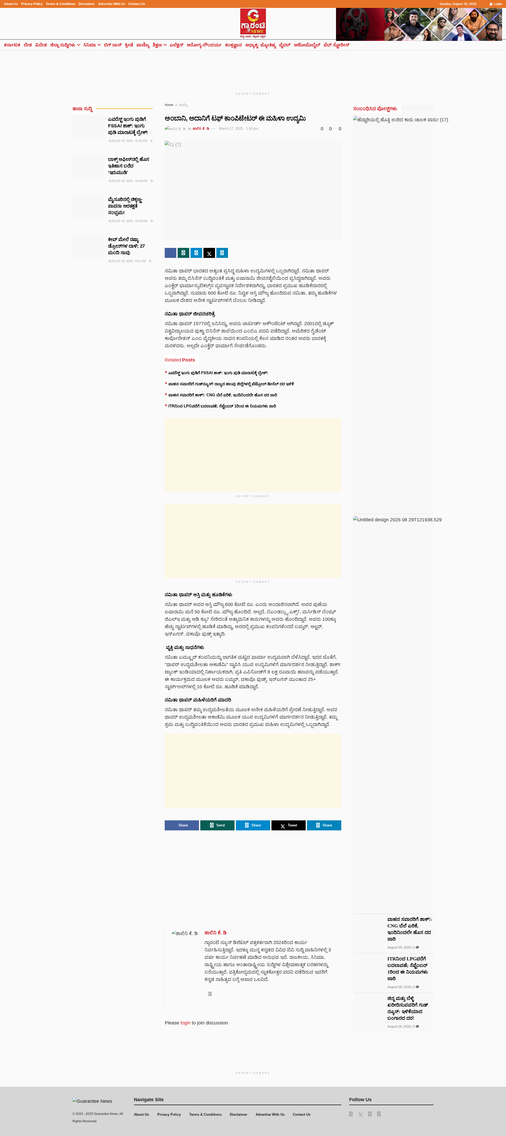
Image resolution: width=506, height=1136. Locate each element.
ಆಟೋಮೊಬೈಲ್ (307, 44)
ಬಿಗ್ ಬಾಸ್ (112, 44)
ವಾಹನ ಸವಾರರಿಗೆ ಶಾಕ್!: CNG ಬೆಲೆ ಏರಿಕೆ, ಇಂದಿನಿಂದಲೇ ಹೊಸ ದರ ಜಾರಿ (222, 395)
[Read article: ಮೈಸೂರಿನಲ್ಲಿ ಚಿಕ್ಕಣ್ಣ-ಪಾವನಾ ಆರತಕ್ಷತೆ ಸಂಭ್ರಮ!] (88, 207)
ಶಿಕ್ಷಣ (157, 44)
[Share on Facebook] (170, 253)
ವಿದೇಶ (41, 44)
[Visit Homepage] (253, 23)
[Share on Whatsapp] (183, 253)
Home (169, 105)
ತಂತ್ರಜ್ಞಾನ (233, 44)
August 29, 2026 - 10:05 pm (127, 221)
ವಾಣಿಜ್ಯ (143, 44)
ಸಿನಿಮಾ (89, 44)
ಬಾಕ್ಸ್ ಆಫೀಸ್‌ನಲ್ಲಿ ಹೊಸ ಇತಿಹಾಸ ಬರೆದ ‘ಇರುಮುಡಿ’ (128, 166)
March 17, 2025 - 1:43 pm (238, 129)
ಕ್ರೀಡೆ (129, 44)
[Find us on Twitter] (360, 1114)
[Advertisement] (253, 68)
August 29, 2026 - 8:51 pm (127, 261)
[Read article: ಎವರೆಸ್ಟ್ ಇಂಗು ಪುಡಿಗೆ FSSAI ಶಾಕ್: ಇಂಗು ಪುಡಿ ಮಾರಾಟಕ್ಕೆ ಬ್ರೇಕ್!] (88, 127)
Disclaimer (87, 4)
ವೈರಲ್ (284, 44)
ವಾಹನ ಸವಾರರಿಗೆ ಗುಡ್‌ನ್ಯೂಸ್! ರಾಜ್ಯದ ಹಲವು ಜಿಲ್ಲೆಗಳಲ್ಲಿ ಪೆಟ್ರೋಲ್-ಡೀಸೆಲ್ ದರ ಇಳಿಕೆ (231, 384)
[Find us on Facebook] (351, 1114)
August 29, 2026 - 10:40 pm (127, 180)
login (186, 1023)
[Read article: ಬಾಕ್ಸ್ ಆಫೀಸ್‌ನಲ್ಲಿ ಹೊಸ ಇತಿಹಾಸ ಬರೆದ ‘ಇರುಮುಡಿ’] (88, 167)
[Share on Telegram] (196, 253)
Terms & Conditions (60, 4)
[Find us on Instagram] (379, 1114)
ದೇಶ (28, 44)
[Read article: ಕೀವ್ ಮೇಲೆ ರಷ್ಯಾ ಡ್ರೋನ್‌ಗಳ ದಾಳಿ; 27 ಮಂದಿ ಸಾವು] (88, 247)
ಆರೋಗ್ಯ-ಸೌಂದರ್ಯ (204, 44)
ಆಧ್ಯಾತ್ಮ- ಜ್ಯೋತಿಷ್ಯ (260, 44)
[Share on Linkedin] (222, 253)
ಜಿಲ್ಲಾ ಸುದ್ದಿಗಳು (62, 44)
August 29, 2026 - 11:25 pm (127, 140)
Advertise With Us (111, 4)
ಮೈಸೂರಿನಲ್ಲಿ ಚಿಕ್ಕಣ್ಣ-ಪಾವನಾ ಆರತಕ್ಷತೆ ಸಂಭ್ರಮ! (125, 206)
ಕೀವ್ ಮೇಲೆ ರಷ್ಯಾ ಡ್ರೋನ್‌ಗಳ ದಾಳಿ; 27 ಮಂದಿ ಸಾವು (126, 246)
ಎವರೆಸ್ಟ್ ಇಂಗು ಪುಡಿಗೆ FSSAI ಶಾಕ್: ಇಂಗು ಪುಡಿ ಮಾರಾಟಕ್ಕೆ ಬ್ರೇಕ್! (218, 372)
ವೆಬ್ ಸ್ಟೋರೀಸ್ (336, 44)
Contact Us (136, 4)
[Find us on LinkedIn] (370, 1114)
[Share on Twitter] (209, 253)
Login (497, 4)
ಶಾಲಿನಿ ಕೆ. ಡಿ (201, 129)
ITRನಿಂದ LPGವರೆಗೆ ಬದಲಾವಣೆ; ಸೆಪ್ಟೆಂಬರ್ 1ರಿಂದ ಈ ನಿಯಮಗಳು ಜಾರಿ (222, 406)
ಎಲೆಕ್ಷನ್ (176, 44)
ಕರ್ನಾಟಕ (12, 44)
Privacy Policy (32, 4)
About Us (11, 4)
